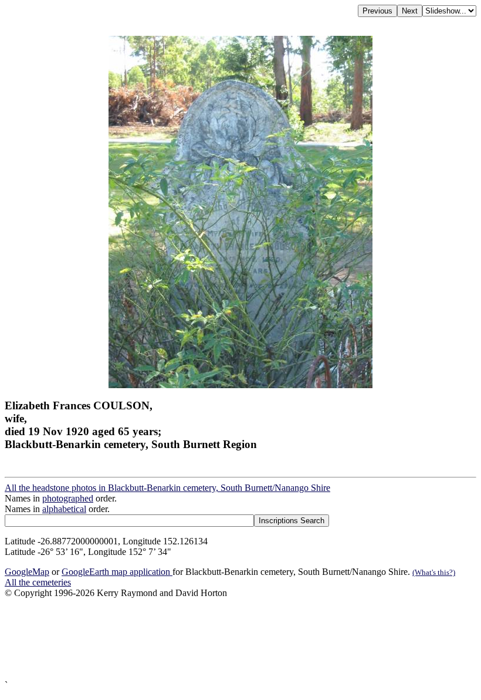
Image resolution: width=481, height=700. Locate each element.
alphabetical (64, 509)
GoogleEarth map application (117, 572)
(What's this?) (433, 572)
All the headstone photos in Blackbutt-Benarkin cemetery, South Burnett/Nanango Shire (167, 488)
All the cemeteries (38, 582)
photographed (67, 498)
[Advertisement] (240, 639)
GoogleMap (27, 572)
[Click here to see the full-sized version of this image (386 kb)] (240, 385)
